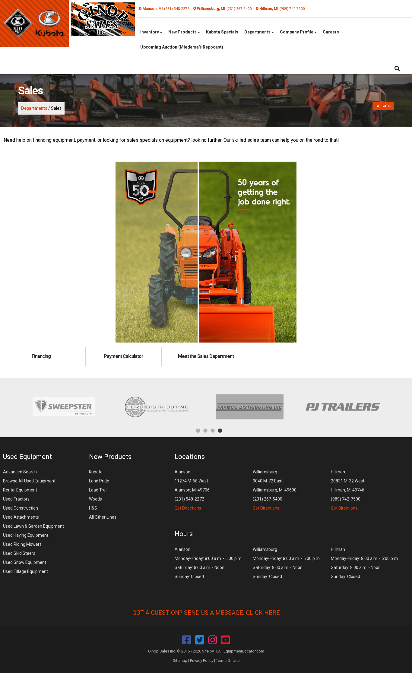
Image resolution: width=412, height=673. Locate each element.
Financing (41, 356)
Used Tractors (16, 499)
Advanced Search (20, 471)
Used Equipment (27, 456)
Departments (257, 32)
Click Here (263, 612)
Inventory (150, 32)
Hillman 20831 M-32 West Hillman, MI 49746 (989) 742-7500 (347, 489)
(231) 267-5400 (239, 9)
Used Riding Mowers (22, 544)
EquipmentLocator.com (243, 651)
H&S (93, 508)
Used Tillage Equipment (25, 571)
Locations (190, 456)
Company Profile (297, 32)
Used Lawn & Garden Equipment (33, 526)
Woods (95, 499)
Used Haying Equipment (25, 535)
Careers (331, 32)
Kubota (96, 471)
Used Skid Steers (19, 553)
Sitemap (180, 660)
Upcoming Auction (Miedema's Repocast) (181, 47)
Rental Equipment (20, 490)
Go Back (383, 106)
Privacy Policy (201, 660)
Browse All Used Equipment (29, 481)
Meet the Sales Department (206, 356)
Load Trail (98, 490)
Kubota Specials (222, 32)
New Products (183, 32)
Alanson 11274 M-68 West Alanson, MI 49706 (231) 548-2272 (192, 489)
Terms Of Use (227, 660)
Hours (184, 534)
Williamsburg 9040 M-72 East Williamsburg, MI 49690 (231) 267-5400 (274, 489)
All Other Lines (102, 517)
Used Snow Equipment (24, 562)
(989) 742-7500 (292, 9)
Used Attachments (21, 517)
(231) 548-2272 (176, 9)
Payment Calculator (123, 356)
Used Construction (20, 508)
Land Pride (99, 481)
